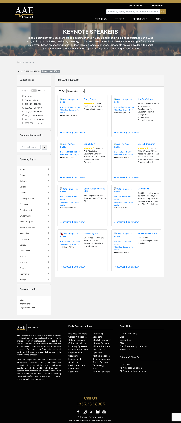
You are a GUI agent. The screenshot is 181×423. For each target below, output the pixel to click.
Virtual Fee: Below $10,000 (123, 110)
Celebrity (24, 181)
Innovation (24, 233)
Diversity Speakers (77, 346)
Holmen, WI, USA (50, 71)
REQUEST (67, 132)
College (23, 187)
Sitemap (82, 417)
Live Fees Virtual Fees (34, 91)
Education (24, 204)
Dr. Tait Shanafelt (146, 144)
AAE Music (125, 364)
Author (22, 169)
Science (23, 262)
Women (23, 280)
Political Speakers (101, 355)
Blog (122, 336)
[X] (91, 413)
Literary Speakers (101, 343)
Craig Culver (90, 99)
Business (23, 175)
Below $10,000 (31, 100)
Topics (119, 19)
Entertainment (26, 210)
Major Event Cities (27, 307)
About (160, 19)
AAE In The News (128, 333)
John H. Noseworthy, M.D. (94, 189)
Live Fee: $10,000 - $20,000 (124, 107)
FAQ (122, 343)
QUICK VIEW (79, 132)
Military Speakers (101, 346)
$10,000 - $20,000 (32, 104)
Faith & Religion (26, 221)
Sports (22, 268)
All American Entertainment (133, 371)
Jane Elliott (89, 144)
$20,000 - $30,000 (33, 108)
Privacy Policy (96, 417)
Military (23, 245)
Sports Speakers (100, 362)
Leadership (24, 239)
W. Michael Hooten (147, 233)
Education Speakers (78, 349)
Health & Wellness (27, 227)
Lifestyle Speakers (101, 340)
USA (21, 300)
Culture (23, 192)
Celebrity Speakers (77, 336)
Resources (140, 19)
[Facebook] (78, 413)
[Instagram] (85, 413)
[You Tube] (104, 413)
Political (23, 256)
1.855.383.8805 (135, 5)
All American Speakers (131, 367)
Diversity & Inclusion (28, 198)
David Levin (144, 188)
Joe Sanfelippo (145, 99)
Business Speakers (77, 333)
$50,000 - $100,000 (33, 115)
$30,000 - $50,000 (33, 112)
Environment (25, 216)
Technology (25, 274)
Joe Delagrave (91, 233)
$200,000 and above (33, 123)
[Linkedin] (98, 413)
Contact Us (157, 5)
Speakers (100, 19)
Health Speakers (76, 365)
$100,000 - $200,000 (34, 119)
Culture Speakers (77, 343)
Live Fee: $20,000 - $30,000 (70, 107)
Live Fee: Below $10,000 (123, 152)
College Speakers (77, 340)
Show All (28, 96)
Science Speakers (101, 359)
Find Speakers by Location (133, 346)
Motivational (25, 251)
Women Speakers (101, 371)
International (25, 304)
